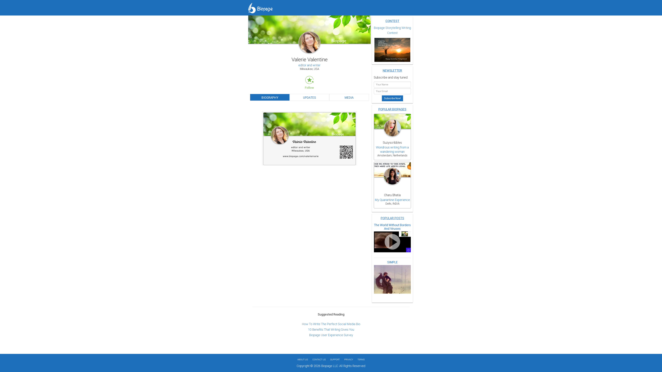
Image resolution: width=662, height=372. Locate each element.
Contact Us (319, 359)
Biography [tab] (270, 97)
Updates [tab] (309, 97)
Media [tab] (349, 97)
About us (302, 359)
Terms (361, 359)
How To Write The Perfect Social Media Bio (331, 324)
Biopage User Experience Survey (331, 335)
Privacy (348, 359)
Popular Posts (392, 218)
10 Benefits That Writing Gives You (331, 329)
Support (335, 359)
